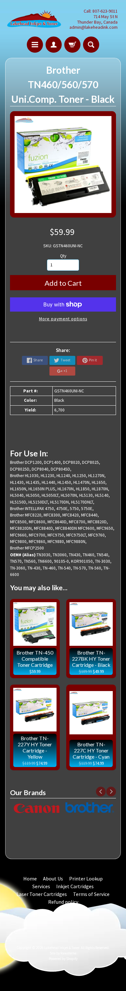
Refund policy (63, 902)
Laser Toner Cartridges (41, 894)
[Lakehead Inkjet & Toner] (34, 19)
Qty (63, 256)
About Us (53, 878)
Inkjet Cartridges (75, 886)
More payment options (63, 319)
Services (41, 886)
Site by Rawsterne (63, 953)
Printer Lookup (86, 878)
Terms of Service (91, 894)
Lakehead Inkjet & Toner (61, 947)
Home (30, 878)
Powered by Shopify (63, 958)
